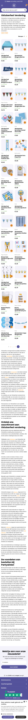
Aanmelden (14, 667)
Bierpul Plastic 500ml (5, 308)
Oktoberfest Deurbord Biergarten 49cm (6, 81)
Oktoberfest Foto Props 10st (20, 156)
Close (14, 680)
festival (6, 377)
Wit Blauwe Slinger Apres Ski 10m (7, 232)
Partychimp (3, 305)
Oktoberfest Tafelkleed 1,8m (6, 56)
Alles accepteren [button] (7, 717)
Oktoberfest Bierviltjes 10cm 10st (6, 182)
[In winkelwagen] (11, 49)
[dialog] (14, 710)
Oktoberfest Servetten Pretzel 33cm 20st (20, 130)
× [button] (26, 701)
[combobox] (24, 701)
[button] (14, 714)
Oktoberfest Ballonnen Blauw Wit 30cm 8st (6, 334)
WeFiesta (3, 330)
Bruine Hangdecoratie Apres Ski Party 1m (20, 309)
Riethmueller (4, 126)
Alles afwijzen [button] (21, 717)
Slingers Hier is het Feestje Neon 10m (7, 105)
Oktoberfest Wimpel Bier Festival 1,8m (5, 157)
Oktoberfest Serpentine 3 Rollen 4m (21, 233)
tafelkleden (12, 439)
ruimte (18, 495)
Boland (2, 53)
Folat (2, 77)
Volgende (18, 346)
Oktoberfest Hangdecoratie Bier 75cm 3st (6, 284)
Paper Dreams (4, 102)
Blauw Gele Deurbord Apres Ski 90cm (7, 258)
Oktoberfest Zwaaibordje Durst (20, 207)
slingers (15, 492)
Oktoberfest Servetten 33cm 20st (6, 208)
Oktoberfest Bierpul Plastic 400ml (19, 182)
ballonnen (8, 527)
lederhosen (20, 389)
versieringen (9, 356)
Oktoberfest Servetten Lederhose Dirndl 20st (6, 131)
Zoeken (25, 10)
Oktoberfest (14, 372)
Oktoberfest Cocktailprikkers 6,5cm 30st (20, 258)
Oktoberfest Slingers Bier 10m (20, 105)
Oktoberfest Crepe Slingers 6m (20, 333)
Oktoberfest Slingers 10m (18, 80)
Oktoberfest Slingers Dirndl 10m (20, 283)
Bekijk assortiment (2, 5)
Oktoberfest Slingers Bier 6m (20, 56)
